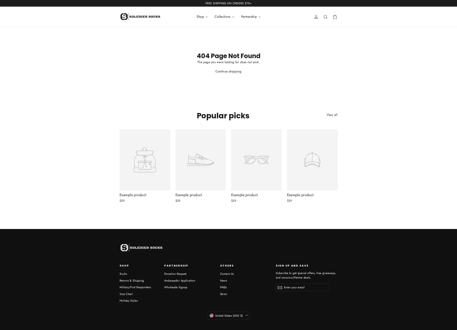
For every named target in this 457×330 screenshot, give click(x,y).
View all (332, 115)
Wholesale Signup (175, 287)
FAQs (223, 287)
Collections (223, 16)
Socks (123, 274)
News (223, 281)
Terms (223, 294)
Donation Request (175, 274)
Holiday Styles (129, 301)
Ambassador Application (179, 281)
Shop (201, 16)
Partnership (249, 16)
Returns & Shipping (132, 281)
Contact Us (227, 274)
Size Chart (126, 294)
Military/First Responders (135, 287)
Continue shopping (228, 71)
